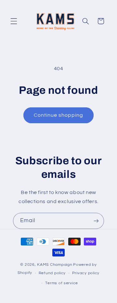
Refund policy (52, 273)
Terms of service (61, 283)
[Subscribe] (96, 221)
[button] (13, 21)
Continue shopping (59, 115)
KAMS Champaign (54, 264)
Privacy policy (85, 273)
